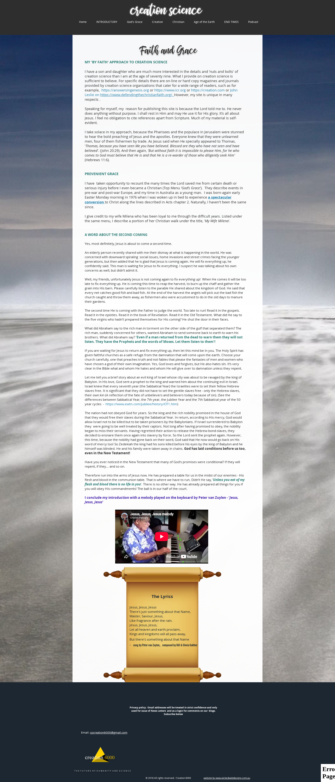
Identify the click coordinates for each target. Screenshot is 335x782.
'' (216, 221)
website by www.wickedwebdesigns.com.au (227, 777)
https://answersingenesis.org (125, 90)
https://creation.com (208, 90)
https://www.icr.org (170, 90)
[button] (107, 22)
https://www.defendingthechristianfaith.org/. (137, 94)
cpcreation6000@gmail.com (108, 732)
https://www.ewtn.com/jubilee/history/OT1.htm (141, 404)
